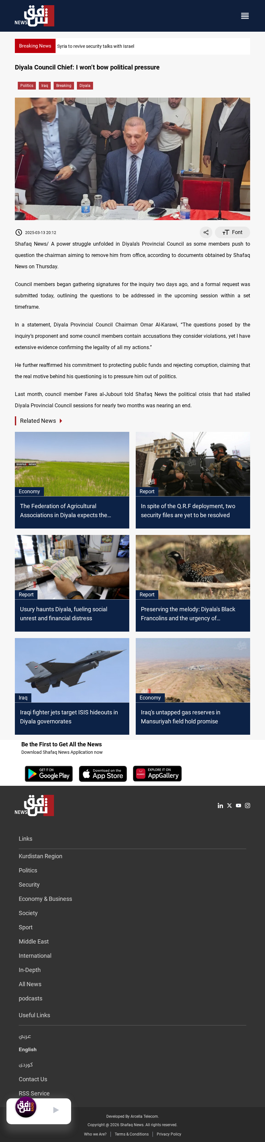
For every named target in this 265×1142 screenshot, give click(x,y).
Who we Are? (95, 1134)
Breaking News (35, 46)
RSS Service (34, 1093)
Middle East (34, 941)
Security (29, 884)
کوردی (26, 1065)
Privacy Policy (169, 1134)
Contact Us (33, 1079)
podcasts (30, 998)
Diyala (85, 85)
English (28, 1051)
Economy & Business (45, 898)
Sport (26, 927)
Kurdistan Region (40, 856)
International (35, 955)
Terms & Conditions (132, 1134)
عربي (25, 1036)
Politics (26, 85)
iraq (44, 85)
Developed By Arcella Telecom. (132, 1116)
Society (28, 913)
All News (30, 984)
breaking (63, 85)
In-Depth (30, 969)
